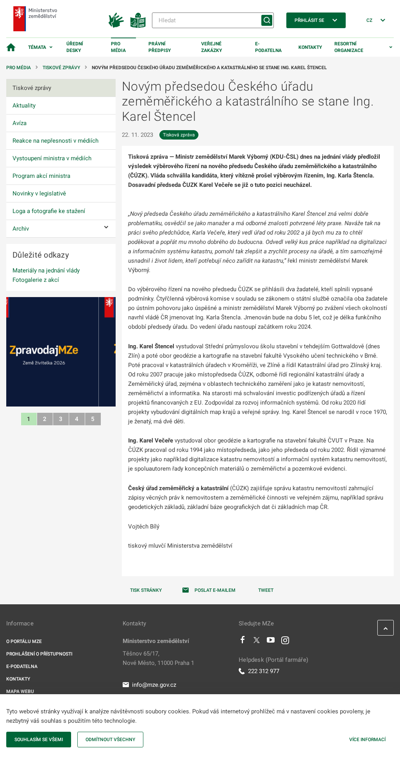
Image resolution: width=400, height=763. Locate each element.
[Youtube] (271, 641)
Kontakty (310, 47)
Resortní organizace (348, 47)
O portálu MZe (24, 641)
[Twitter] (257, 641)
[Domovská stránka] (11, 47)
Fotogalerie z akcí (35, 279)
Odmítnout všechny (110, 739)
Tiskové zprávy (61, 67)
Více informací (367, 739)
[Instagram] (285, 641)
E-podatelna (268, 47)
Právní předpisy (159, 47)
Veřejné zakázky (211, 47)
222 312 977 (263, 671)
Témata (37, 47)
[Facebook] (242, 641)
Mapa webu (20, 691)
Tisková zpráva (179, 135)
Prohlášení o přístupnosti (39, 654)
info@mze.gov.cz (154, 684)
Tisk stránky (146, 590)
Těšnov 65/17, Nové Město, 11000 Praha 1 (158, 658)
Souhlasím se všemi (38, 739)
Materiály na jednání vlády (46, 270)
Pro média (118, 47)
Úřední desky (74, 47)
